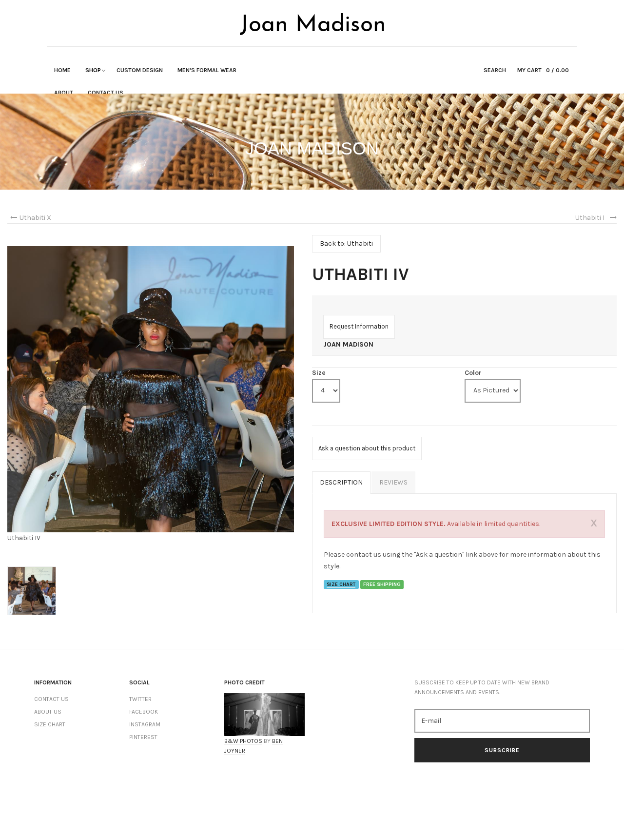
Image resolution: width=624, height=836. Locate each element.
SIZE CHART (341, 584)
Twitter (140, 699)
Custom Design (140, 70)
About (63, 92)
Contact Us (105, 92)
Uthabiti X (35, 218)
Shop (93, 70)
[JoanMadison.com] (312, 24)
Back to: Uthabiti (346, 243)
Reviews (393, 482)
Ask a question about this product (366, 448)
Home (62, 70)
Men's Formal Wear (206, 70)
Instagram (144, 724)
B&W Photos (243, 741)
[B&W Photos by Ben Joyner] (264, 714)
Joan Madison (348, 344)
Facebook (143, 711)
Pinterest (143, 737)
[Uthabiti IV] (150, 389)
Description (341, 482)
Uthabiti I (589, 218)
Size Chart (49, 724)
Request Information (359, 326)
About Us (47, 711)
